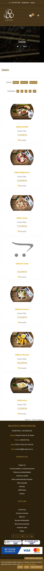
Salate (25, 46)
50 (26, 91)
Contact (22, 493)
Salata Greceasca (22, 309)
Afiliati (22, 531)
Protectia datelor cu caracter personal (22, 468)
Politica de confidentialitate (22, 472)
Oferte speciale (22, 483)
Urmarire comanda (22, 513)
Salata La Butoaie (22, 355)
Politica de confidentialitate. (28, 564)
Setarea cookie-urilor (36, 567)
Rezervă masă (33, 559)
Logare (32, 2)
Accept (26, 567)
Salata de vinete (22, 264)
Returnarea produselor (22, 524)
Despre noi (22, 465)
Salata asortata (22, 127)
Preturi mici (24, 82)
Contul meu (22, 509)
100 (34, 91)
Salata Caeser (22, 218)
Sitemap (22, 486)
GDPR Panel (22, 490)
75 (30, 91)
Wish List (22, 517)
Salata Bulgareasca (22, 172)
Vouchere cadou (22, 527)
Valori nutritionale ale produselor (22, 479)
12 (18, 91)
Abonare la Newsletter (22, 520)
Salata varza (22, 400)
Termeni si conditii (22, 476)
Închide (20, 567)
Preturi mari (33, 82)
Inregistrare (25, 2)
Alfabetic (15, 82)
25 (22, 91)
